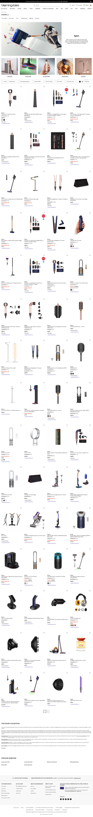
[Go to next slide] (89, 1)
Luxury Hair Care (28, 762)
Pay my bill (18, 793)
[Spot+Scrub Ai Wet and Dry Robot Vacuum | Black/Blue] (12, 560)
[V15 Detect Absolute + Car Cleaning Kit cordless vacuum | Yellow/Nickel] (81, 140)
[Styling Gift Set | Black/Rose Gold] (58, 140)
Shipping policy (4, 795)
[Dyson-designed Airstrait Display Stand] (35, 602)
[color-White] (2, 459)
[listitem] (46, 1)
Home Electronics (74, 762)
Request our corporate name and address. (58, 811)
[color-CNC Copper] (73, 625)
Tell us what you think (5, 797)
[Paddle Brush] (81, 352)
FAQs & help (3, 790)
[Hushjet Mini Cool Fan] (81, 224)
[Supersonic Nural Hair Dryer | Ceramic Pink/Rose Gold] (12, 310)
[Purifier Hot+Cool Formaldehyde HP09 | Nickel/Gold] (58, 352)
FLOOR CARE (28, 76)
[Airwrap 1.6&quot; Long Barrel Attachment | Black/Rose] (12, 140)
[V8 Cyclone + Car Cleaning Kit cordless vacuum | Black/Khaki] (81, 98)
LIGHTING (83, 76)
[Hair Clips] (12, 519)
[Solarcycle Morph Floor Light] (12, 352)
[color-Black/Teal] (48, 583)
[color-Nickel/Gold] (71, 289)
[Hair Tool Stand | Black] (12, 602)
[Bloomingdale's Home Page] (10, 5)
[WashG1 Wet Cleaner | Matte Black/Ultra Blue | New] (58, 519)
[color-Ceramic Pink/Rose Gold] (2, 120)
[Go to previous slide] (2, 1)
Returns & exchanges (5, 793)
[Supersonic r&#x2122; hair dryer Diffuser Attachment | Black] (35, 644)
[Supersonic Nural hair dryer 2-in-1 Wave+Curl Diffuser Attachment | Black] (58, 684)
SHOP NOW (65, 1)
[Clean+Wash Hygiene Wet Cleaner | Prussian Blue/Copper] (81, 478)
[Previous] (3, 98)
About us (32, 786)
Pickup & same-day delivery (50, 792)
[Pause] (91, 1)
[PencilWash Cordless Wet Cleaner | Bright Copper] (12, 224)
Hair (17, 18)
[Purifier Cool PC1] (12, 437)
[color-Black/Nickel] (4, 459)
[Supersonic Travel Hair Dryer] (12, 98)
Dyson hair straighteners (82, 735)
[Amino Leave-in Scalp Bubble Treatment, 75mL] (58, 437)
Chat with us (3, 786)
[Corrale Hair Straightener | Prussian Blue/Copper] (58, 224)
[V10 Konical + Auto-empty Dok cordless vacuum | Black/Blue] (35, 394)
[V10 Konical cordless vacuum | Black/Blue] (35, 684)
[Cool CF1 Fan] (35, 437)
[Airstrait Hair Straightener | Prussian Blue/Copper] (35, 352)
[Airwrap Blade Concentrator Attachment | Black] (58, 602)
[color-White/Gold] (73, 289)
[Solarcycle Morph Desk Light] (35, 183)
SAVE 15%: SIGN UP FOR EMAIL (21, 778)
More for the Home (52, 762)
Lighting (31, 18)
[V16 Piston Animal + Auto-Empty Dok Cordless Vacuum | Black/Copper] (12, 684)
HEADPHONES (65, 76)
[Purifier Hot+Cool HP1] (12, 478)
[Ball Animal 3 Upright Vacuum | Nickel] (58, 478)
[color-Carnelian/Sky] (73, 246)
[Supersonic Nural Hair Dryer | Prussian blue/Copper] (58, 267)
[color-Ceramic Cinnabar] (75, 625)
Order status (18, 790)
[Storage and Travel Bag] (35, 478)
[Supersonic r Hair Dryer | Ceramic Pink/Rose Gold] (35, 310)
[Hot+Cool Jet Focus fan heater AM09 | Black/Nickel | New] (81, 394)
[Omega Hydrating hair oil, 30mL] (81, 644)
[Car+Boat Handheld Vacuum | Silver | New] (35, 519)
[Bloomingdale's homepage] (2, 12)
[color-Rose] (73, 373)
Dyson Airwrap (11, 737)
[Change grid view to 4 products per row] (80, 82)
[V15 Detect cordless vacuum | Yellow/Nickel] (81, 560)
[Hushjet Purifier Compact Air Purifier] (58, 560)
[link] (12, 118)
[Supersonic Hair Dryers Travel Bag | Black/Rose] (81, 183)
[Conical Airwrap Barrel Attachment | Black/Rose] (35, 98)
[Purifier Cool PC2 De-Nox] (35, 560)
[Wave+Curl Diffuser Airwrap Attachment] (12, 644)
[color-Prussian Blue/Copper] (4, 120)
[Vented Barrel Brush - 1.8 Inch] (58, 394)
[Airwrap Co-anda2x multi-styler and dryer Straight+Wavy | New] (35, 140)
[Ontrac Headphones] (81, 602)
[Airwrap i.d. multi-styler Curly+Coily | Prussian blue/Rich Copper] (35, 267)
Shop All (37, 18)
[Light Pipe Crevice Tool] (81, 684)
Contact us (3, 788)
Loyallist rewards (19, 788)
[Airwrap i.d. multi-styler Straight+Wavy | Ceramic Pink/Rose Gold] (35, 224)
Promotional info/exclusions (70, 791)
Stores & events (48, 794)
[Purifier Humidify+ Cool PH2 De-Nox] (81, 267)
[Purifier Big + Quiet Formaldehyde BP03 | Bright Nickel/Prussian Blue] (81, 519)
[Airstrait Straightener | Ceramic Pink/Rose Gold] (58, 183)
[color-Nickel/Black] (71, 373)
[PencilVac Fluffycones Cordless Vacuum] (12, 267)
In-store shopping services (50, 789)
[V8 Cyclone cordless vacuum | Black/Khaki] (12, 183)
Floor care (11, 18)
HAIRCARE (9, 76)
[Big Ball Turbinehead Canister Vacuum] (58, 644)
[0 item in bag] (91, 5)
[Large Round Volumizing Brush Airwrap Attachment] (58, 310)
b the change (33, 788)
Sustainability (33, 793)
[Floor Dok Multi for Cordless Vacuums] (12, 394)
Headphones (24, 18)
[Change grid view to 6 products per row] (82, 81)
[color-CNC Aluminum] (71, 625)
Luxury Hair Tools (5, 762)
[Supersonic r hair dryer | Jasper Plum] (81, 437)
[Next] (21, 98)
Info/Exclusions (77, 778)
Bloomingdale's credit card (21, 786)
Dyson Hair (4, 764)
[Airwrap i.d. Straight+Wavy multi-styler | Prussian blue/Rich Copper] (58, 98)
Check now (79, 791)
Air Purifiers (4, 18)
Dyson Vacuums (28, 764)
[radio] (2, 120)
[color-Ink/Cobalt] (71, 246)
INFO (61, 1)
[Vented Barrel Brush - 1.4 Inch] (81, 310)
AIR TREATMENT (46, 76)
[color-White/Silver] (2, 500)
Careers (32, 790)
